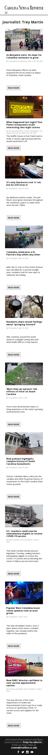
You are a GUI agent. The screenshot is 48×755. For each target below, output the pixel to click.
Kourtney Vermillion (16, 131)
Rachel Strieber (14, 540)
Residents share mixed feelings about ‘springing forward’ (24, 323)
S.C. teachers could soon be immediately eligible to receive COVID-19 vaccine (24, 534)
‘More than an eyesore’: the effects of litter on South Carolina (21, 391)
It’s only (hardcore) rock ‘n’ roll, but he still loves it (23, 183)
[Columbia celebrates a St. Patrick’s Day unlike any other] (24, 237)
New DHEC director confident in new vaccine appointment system (24, 683)
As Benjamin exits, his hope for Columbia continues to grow (24, 56)
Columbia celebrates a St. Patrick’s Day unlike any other (23, 253)
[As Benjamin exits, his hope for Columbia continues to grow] (24, 40)
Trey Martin (13, 61)
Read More (13, 87)
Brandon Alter (26, 61)
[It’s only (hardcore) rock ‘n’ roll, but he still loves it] (24, 167)
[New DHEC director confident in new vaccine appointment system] (24, 665)
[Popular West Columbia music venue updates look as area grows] (24, 593)
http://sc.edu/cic (32, 742)
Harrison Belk (20, 133)
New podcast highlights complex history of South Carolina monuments (20, 461)
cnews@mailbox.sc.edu (24, 747)
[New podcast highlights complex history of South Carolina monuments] (24, 443)
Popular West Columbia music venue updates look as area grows (23, 610)
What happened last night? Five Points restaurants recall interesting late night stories (24, 125)
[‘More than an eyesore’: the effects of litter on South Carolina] (24, 374)
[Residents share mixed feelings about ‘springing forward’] (24, 306)
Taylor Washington (31, 131)
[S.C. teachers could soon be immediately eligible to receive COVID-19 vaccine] (24, 516)
